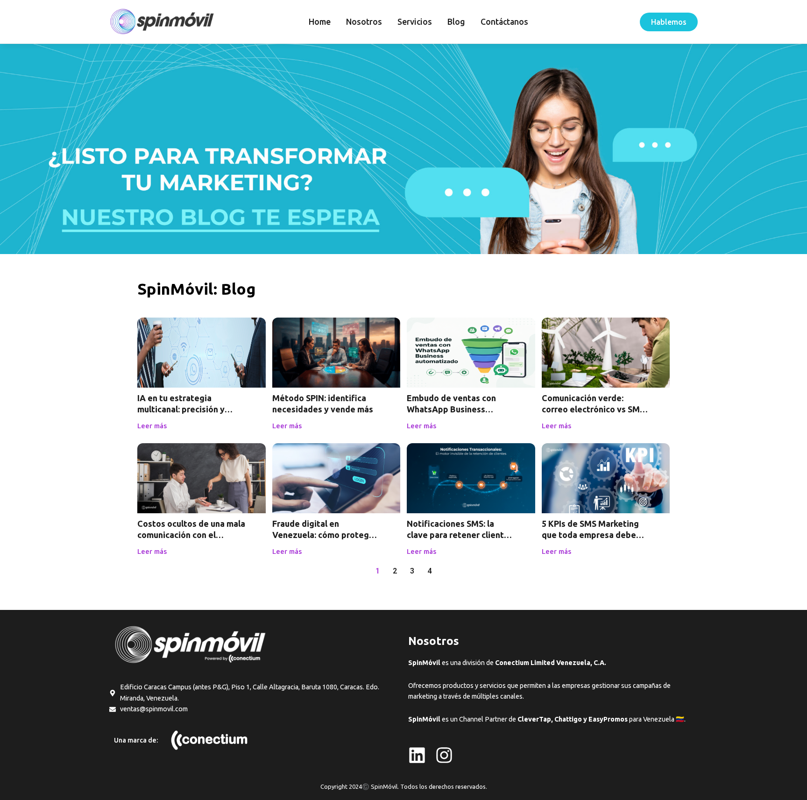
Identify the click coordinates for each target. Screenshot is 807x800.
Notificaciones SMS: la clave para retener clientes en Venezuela (460, 535)
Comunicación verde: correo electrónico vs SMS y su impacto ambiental (593, 409)
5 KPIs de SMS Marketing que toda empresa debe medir (590, 535)
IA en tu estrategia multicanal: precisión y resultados (181, 409)
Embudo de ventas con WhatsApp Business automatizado (451, 409)
